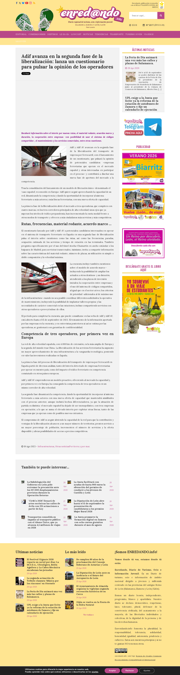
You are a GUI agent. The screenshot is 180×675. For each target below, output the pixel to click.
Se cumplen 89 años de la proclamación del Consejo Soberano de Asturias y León (92, 562)
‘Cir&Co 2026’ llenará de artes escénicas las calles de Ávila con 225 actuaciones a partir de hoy (44, 504)
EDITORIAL (21, 34)
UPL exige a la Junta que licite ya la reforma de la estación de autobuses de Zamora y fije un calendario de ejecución (142, 83)
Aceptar (112, 670)
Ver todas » (88, 615)
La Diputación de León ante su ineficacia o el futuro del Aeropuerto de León (93, 575)
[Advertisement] (67, 106)
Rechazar (129, 670)
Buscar (160, 15)
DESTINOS (52, 34)
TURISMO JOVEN (133, 34)
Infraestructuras (46, 446)
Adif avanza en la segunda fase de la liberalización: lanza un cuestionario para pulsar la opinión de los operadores (67, 61)
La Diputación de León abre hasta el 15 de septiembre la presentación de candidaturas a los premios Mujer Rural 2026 (89, 506)
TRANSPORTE (116, 34)
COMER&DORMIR (37, 34)
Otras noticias (62, 446)
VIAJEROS (148, 34)
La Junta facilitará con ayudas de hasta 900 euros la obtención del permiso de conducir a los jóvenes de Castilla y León (89, 487)
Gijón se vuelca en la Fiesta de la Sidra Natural (93, 603)
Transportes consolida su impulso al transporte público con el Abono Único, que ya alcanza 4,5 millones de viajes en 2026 (44, 522)
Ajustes (146, 670)
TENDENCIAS (101, 34)
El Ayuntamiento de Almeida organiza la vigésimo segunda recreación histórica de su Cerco (92, 590)
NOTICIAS (88, 34)
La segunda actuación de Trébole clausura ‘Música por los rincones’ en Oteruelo (43, 581)
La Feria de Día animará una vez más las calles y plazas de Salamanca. (44, 594)
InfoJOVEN (21, 41)
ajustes (95, 672)
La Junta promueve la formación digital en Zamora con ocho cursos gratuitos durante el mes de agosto (90, 521)
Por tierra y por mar (79, 446)
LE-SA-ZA (64, 34)
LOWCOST (76, 34)
